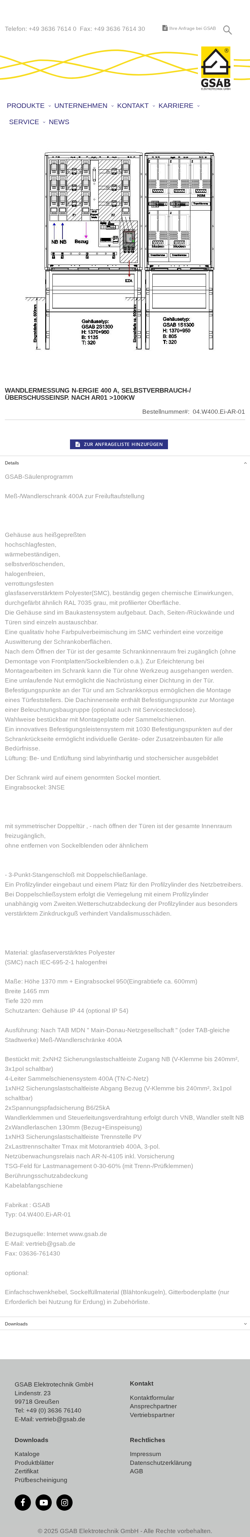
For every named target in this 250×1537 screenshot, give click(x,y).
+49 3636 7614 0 (52, 28)
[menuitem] (28, 105)
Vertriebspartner (152, 1415)
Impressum (145, 1454)
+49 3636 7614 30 (119, 28)
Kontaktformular (152, 1397)
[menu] (117, 114)
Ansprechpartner (153, 1406)
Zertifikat (26, 1471)
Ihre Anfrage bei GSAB (192, 28)
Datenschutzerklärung (161, 1462)
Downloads (16, 1323)
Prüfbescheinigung (41, 1480)
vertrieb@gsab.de (60, 1419)
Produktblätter (34, 1462)
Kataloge (27, 1454)
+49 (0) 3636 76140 (53, 1410)
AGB (136, 1471)
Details (12, 462)
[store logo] (216, 68)
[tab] (125, 462)
